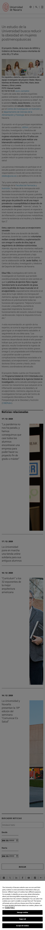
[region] (22, 905)
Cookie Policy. (9, 908)
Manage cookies (22, 912)
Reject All (22, 919)
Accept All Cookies (22, 926)
